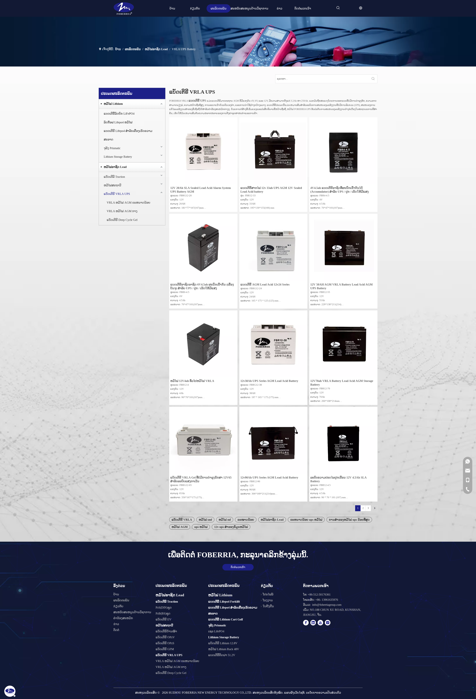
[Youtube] (320, 622)
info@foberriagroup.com (326, 604)
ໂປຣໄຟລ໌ (268, 594)
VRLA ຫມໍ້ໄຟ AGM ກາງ (122, 211)
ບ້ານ (116, 594)
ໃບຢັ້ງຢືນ (268, 606)
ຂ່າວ (116, 624)
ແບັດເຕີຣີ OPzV (165, 637)
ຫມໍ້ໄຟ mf (225, 519)
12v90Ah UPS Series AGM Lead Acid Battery (269, 477)
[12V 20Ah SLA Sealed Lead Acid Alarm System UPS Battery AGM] (203, 151)
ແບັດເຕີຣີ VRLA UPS (117, 193)
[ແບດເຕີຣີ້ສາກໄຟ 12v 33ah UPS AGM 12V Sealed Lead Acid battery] (273, 151)
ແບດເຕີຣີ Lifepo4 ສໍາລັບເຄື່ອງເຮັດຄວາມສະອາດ (128, 135)
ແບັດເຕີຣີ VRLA (182, 519)
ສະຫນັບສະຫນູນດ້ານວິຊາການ (132, 612)
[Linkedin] (313, 622)
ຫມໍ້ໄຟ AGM (180, 526)
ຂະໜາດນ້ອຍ (245, 519)
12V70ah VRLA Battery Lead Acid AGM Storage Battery (341, 382)
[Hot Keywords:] (338, 8)
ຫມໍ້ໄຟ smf (205, 519)
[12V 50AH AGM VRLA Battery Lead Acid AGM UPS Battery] (343, 247)
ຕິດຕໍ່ (116, 630)
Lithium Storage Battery (118, 156)
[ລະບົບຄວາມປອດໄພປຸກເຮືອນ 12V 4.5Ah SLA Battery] (343, 440)
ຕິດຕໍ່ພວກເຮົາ (238, 567)
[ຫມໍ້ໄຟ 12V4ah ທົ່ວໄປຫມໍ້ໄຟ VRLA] (203, 344)
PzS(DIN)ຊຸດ (164, 607)
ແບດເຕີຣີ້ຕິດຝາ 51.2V (221, 655)
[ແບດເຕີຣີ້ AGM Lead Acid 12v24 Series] (273, 247)
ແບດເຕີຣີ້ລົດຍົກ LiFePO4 (119, 113)
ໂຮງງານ (268, 600)
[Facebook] (306, 622)
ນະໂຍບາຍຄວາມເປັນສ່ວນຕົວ (323, 692)
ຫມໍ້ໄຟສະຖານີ (112, 185)
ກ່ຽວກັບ (118, 606)
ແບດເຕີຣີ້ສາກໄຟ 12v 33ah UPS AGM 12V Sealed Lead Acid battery (271, 189)
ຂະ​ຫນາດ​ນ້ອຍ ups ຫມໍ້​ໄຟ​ (306, 519)
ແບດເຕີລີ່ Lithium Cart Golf (225, 619)
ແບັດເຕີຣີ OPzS (165, 643)
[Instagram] (327, 622)
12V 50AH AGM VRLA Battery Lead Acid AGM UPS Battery (341, 286)
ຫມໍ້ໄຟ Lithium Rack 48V (223, 649)
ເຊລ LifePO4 (216, 631)
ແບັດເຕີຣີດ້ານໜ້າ (166, 631)
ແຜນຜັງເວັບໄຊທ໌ (294, 692)
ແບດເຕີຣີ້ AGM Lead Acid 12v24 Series (265, 284)
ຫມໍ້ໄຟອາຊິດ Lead (115, 166)
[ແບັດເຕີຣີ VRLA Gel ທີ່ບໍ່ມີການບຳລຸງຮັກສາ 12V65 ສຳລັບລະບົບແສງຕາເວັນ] (203, 440)
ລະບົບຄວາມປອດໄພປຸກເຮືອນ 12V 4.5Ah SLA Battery (338, 479)
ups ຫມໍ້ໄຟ (201, 526)
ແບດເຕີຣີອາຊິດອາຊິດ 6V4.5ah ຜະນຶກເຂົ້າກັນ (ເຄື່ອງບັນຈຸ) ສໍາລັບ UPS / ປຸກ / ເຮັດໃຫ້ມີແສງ (202, 286)
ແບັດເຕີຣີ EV (163, 619)
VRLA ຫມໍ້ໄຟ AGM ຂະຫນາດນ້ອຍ (128, 202)
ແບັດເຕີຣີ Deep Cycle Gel (122, 219)
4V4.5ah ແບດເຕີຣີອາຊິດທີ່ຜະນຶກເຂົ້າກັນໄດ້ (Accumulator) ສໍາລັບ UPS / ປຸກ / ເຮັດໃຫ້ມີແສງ (339, 189)
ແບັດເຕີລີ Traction (114, 176)
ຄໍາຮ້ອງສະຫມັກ (123, 618)
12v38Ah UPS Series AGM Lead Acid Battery (269, 380)
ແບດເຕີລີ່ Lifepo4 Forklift (224, 601)
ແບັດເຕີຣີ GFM (165, 649)
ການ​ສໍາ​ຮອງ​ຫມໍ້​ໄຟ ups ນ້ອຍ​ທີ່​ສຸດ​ (349, 519)
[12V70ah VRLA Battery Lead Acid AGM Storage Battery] (343, 344)
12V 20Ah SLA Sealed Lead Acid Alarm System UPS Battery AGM (200, 189)
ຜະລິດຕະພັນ (121, 600)
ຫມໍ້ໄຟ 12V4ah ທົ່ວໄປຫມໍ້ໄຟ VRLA (192, 380)
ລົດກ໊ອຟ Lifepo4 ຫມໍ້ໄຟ (118, 122)
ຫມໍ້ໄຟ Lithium (113, 103)
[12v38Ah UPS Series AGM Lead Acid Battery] (273, 344)
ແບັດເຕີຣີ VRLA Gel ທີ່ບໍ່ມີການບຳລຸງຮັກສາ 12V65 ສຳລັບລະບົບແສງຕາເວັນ (200, 479)
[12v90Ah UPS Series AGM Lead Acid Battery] (273, 440)
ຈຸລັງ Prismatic (112, 148)
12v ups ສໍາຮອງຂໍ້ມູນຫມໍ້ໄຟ (231, 526)
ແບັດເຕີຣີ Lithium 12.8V (222, 643)
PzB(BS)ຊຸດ (163, 613)
